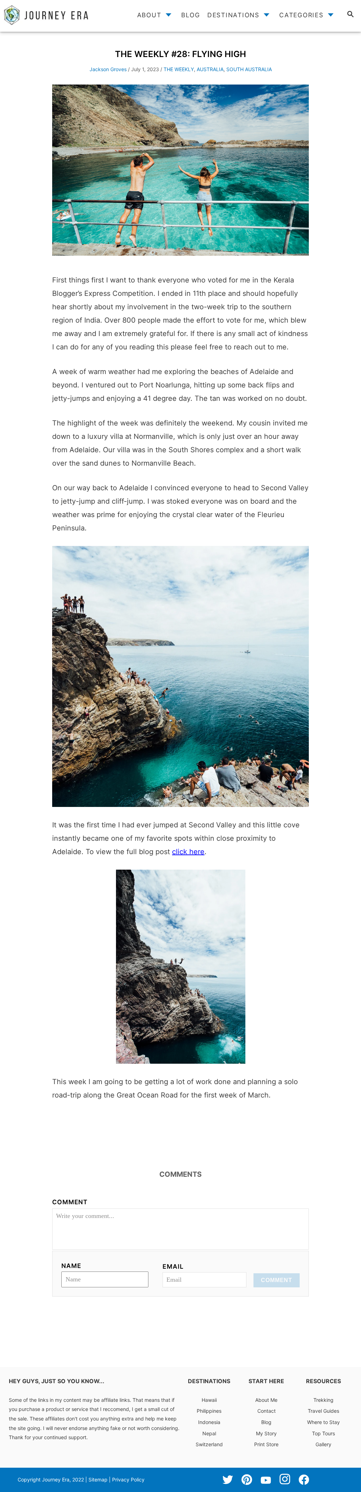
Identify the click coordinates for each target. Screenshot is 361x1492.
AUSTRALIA (210, 69)
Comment (70, 1202)
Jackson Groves (108, 69)
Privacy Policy (128, 1479)
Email (173, 1266)
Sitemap (98, 1479)
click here (188, 851)
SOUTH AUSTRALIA (249, 69)
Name (71, 1265)
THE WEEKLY (179, 69)
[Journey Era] (54, 15)
